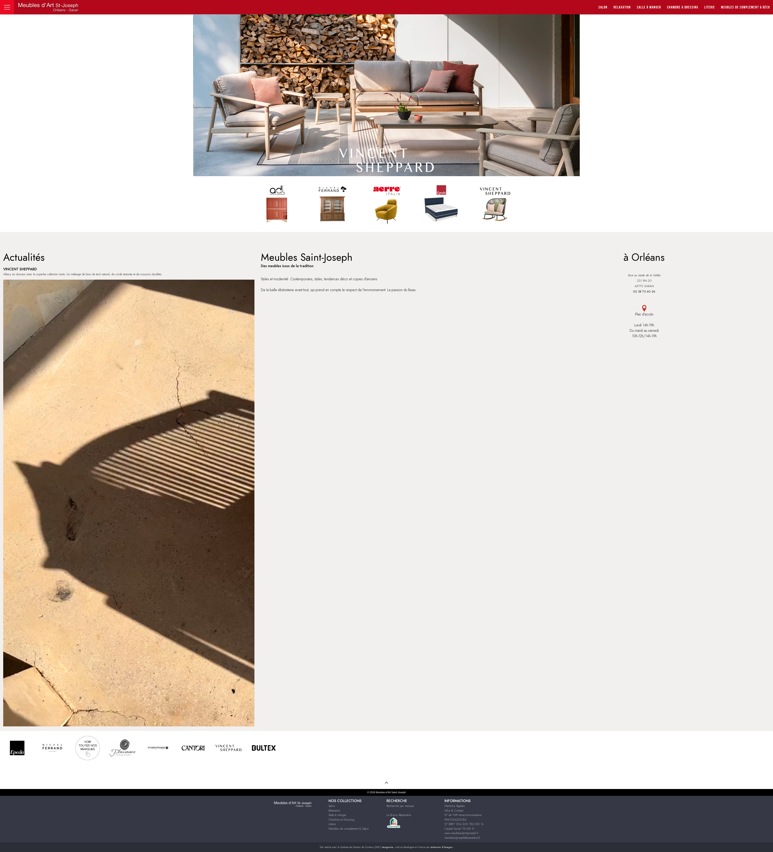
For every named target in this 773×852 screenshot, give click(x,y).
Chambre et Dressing (341, 819)
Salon (603, 7)
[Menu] (7, 7)
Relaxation (622, 7)
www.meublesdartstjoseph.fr (461, 833)
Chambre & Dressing (682, 7)
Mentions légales (454, 806)
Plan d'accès (644, 314)
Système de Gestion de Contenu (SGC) (366, 847)
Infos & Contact (453, 810)
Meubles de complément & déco (745, 7)
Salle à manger (649, 7)
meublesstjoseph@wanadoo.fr (462, 837)
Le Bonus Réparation (398, 815)
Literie (709, 7)
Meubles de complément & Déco (349, 828)
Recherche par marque (400, 806)
